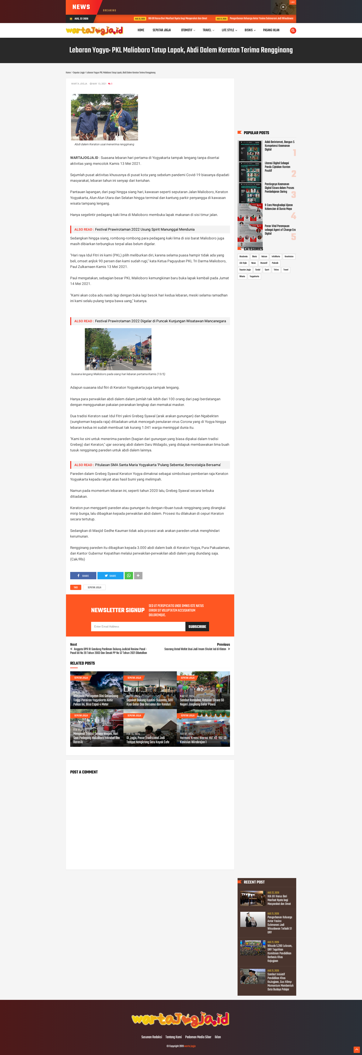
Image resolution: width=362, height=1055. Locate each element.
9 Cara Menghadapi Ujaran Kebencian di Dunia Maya (279, 207)
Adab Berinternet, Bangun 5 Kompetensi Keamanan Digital (279, 145)
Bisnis (254, 257)
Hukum (264, 257)
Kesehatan (289, 257)
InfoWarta (276, 257)
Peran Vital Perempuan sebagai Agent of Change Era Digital (280, 229)
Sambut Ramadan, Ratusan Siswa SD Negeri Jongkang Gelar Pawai (202, 702)
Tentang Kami (173, 1037)
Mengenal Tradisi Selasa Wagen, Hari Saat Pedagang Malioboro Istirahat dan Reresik (96, 738)
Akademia (243, 257)
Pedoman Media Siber (198, 1037)
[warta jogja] (181, 1028)
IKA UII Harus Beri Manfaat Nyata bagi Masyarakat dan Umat (157, 18)
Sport (267, 270)
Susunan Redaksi (151, 1037)
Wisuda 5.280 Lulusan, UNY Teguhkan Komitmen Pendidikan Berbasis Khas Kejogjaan (280, 953)
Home (141, 30)
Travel (285, 270)
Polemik (275, 263)
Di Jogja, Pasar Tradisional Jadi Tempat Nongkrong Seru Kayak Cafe (148, 740)
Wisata (242, 276)
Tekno (276, 270)
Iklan (218, 1037)
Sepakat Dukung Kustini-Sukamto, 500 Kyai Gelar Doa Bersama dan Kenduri (150, 702)
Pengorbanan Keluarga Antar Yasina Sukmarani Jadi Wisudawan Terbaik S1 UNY (248, 18)
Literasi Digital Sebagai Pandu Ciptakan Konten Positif (277, 167)
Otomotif (263, 263)
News (253, 263)
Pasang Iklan (271, 30)
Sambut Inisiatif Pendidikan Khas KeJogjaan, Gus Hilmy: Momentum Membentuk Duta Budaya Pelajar (280, 982)
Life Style (243, 263)
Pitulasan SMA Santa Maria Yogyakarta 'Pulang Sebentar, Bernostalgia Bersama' (158, 465)
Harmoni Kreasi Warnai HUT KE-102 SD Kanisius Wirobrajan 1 (203, 740)
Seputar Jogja (94, 588)
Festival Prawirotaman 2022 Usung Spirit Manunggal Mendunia (145, 229)
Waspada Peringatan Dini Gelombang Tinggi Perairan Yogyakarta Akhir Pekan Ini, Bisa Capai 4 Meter (95, 700)
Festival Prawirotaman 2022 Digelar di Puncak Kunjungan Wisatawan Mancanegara (160, 321)
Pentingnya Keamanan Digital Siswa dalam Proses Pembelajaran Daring (279, 188)
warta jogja (190, 1046)
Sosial (257, 270)
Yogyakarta (254, 276)
